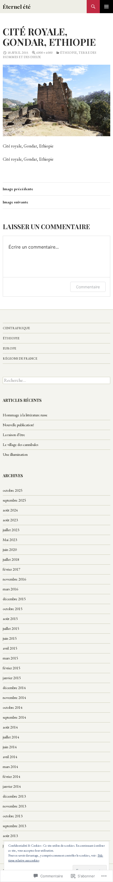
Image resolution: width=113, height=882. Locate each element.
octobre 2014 (12, 707)
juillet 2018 (11, 559)
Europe (9, 348)
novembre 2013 (14, 806)
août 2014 (10, 727)
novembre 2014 (14, 697)
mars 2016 (10, 589)
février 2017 (11, 569)
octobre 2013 (12, 815)
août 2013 (10, 835)
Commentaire (88, 286)
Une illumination (15, 454)
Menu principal (106, 6)
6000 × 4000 (44, 52)
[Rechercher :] (56, 380)
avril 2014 (10, 756)
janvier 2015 (12, 677)
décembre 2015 (14, 598)
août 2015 (10, 618)
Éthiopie (11, 338)
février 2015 (11, 667)
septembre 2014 (14, 717)
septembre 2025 (14, 500)
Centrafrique (16, 328)
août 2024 (10, 510)
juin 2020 (10, 549)
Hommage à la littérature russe (25, 414)
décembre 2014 (14, 687)
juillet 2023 (11, 529)
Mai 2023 (10, 539)
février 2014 (11, 776)
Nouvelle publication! (18, 424)
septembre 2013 (14, 825)
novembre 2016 (14, 579)
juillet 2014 (11, 737)
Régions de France (20, 358)
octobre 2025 (12, 490)
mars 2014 (10, 766)
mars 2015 (10, 658)
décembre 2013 (14, 796)
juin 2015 (10, 638)
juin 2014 (10, 746)
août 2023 (10, 519)
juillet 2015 (11, 628)
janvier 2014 (12, 786)
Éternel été (17, 6)
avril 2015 (10, 648)
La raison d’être (14, 434)
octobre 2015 (12, 608)
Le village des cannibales (20, 444)
